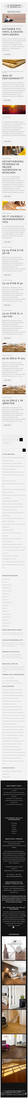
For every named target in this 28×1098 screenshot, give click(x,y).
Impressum (10, 1094)
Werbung (20, 26)
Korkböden (5, 593)
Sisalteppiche (5, 614)
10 (17, 439)
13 (7, 443)
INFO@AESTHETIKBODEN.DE (12, 680)
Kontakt (14, 833)
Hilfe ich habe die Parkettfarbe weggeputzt (13, 524)
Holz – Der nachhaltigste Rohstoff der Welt (13, 550)
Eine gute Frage (15, 71)
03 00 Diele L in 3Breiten (12, 402)
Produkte (4, 611)
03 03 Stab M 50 (12, 283)
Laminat (4, 596)
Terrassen (5, 620)
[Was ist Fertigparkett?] (14, 63)
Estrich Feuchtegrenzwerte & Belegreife (12, 512)
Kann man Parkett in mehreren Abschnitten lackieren (14, 789)
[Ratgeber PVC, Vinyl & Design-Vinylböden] (14, 18)
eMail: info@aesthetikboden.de (14, 876)
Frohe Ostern (5, 480)
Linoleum (4, 599)
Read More (7, 54)
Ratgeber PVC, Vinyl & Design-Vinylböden (13, 32)
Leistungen (14, 823)
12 (4, 443)
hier (17, 892)
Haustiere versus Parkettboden (10, 483)
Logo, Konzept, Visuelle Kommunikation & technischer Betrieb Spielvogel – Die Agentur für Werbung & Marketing (14, 812)
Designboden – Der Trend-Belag (10, 472)
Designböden (15, 26)
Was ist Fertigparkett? (13, 77)
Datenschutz (20, 1094)
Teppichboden (5, 617)
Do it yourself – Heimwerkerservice (13, 219)
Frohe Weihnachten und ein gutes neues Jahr (13, 495)
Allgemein (5, 26)
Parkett (21, 71)
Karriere (14, 829)
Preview (4, 608)
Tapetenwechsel (6, 501)
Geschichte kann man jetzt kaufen (14, 800)
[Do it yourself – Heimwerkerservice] (14, 205)
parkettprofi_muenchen (14, 925)
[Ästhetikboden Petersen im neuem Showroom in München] (14, 150)
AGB (14, 1094)
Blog (10, 26)
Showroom (14, 831)
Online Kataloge (6, 602)
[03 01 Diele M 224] (14, 347)
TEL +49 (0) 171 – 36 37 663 (20, 1093)
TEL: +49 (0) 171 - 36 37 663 (14, 874)
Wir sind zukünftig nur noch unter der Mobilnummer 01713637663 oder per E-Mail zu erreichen (13, 466)
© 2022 (4, 1090)
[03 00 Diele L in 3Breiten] (14, 389)
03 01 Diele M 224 (13, 358)
